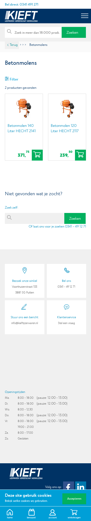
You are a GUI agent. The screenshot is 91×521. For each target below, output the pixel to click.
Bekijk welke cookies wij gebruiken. (26, 501)
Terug (14, 45)
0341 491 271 (29, 4)
